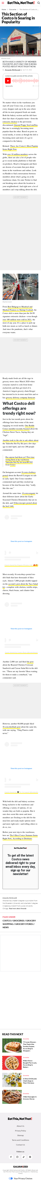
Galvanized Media (19, 1170)
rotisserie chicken (10, 121)
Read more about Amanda (17, 908)
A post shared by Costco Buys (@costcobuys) (21, 652)
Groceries (12, 9)
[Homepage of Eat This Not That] (20, 1119)
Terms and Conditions (20, 1140)
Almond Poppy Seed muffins (26, 125)
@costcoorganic (28, 493)
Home (4, 9)
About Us (20, 1126)
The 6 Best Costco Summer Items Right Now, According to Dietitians (20, 837)
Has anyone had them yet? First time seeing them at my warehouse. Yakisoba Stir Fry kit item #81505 (20, 459)
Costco (12, 464)
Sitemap (20, 1135)
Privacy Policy (20, 1131)
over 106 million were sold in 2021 (17, 319)
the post (30, 661)
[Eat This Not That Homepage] (21, 3)
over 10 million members (17, 154)
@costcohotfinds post (11, 726)
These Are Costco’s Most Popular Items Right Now (20, 147)
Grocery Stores (24, 924)
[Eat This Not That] (20, 848)
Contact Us (20, 1145)
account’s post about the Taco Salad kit (20, 585)
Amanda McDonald (12, 70)
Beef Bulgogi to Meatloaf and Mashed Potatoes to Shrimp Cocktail (18, 308)
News (6, 927)
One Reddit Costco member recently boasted (18, 427)
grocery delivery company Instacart (20, 397)
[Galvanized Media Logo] (20, 1167)
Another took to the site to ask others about (20, 440)
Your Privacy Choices (23, 1178)
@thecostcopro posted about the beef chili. (20, 504)
